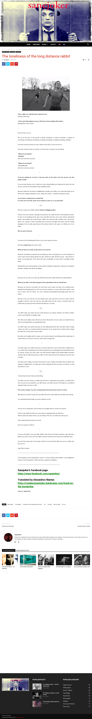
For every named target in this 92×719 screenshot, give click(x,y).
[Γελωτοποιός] (46, 21)
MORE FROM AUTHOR (22, 550)
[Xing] (19, 542)
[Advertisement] (46, 71)
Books (44, 44)
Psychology (12, 51)
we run (64, 504)
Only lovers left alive (8, 526)
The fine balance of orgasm (63, 566)
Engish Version (10, 49)
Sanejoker (36, 44)
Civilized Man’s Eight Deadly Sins (51, 701)
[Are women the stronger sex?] (82, 559)
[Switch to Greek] (64, 44)
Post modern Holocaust (26, 566)
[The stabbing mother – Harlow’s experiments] (37, 687)
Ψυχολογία (18, 51)
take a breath (57, 504)
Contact (53, 44)
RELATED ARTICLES (8, 550)
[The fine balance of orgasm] (64, 559)
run (45, 504)
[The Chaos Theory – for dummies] (10, 559)
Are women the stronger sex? (82, 566)
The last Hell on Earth (83, 526)
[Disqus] (46, 600)
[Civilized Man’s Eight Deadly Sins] (37, 704)
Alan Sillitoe (10, 504)
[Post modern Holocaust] (28, 559)
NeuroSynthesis (20, 717)
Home (28, 44)
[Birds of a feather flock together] (46, 559)
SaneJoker (6, 59)
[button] (88, 44)
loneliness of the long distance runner (32, 504)
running (50, 504)
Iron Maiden (18, 504)
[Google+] (16, 542)
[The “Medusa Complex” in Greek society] (37, 695)
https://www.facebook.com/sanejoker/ (39, 473)
